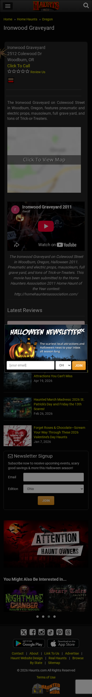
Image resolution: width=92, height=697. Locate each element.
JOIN (79, 365)
